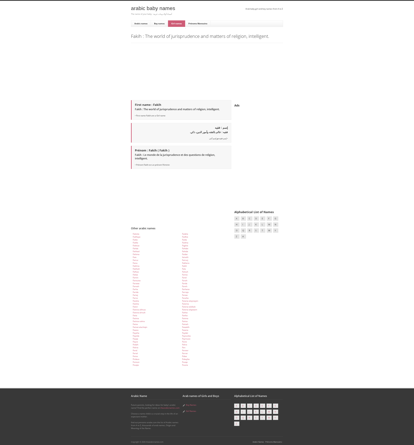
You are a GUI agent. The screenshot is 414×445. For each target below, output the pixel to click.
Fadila (135, 242)
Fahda (135, 248)
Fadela (185, 234)
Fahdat (185, 248)
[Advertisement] (207, 71)
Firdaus (136, 359)
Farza (135, 298)
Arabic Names (258, 442)
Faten (135, 306)
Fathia (185, 312)
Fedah (135, 344)
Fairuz (135, 260)
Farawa (136, 283)
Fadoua (136, 245)
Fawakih (185, 327)
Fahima (136, 254)
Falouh (185, 271)
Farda (184, 283)
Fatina (185, 321)
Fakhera (185, 263)
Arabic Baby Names (153, 8)
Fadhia (185, 236)
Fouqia (136, 365)
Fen (183, 347)
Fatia (135, 315)
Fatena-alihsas (139, 309)
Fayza (135, 341)
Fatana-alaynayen (190, 301)
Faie (134, 257)
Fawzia (185, 330)
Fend (135, 350)
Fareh (184, 286)
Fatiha (185, 315)
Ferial (135, 353)
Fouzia (185, 365)
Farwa (185, 295)
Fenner (185, 350)
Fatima (136, 318)
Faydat (185, 333)
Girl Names (191, 411)
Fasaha (185, 298)
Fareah (136, 286)
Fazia (184, 341)
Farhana (186, 289)
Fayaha (136, 333)
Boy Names (191, 405)
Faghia (185, 245)
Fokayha (186, 359)
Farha (135, 289)
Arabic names (140, 23)
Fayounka (186, 335)
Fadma (185, 242)
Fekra (184, 344)
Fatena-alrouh (139, 312)
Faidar (185, 254)
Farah (184, 280)
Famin (135, 277)
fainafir (185, 257)
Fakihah (136, 268)
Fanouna (137, 280)
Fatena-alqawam (189, 309)
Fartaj (135, 295)
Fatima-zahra (139, 321)
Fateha (136, 303)
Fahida (185, 251)
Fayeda (136, 335)
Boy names (159, 23)
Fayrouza (186, 338)
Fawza (135, 330)
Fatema (185, 303)
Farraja (185, 292)
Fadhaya (136, 236)
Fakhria (136, 266)
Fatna (135, 324)
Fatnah (185, 324)
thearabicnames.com (170, 407)
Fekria (135, 347)
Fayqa (135, 338)
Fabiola (136, 234)
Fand (184, 277)
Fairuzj (185, 260)
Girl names (176, 23)
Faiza (135, 263)
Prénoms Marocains (197, 23)
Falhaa (136, 271)
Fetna (135, 356)
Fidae (184, 356)
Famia (185, 274)
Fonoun (136, 362)
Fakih (184, 266)
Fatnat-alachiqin (140, 327)
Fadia (135, 239)
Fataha (136, 301)
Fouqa (185, 362)
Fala (184, 268)
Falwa (135, 274)
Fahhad (136, 251)
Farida (135, 292)
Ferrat (185, 353)
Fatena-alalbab (189, 306)
